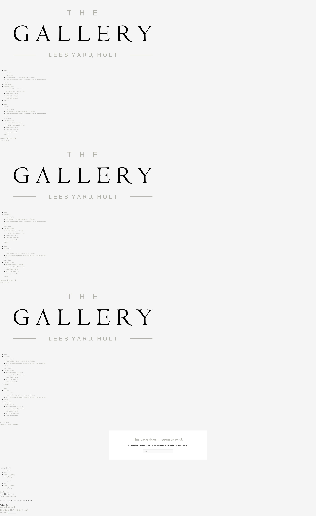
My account (7, 470)
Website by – (4, 512)
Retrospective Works (12, 98)
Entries (6, 82)
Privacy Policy (8, 477)
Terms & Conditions (9, 474)
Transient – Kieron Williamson (14, 89)
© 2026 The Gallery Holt (14, 509)
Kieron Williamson (9, 86)
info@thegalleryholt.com (8, 496)
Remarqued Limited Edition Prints (15, 91)
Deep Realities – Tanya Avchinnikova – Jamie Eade (20, 77)
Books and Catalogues (12, 96)
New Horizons (10, 75)
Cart (5, 472)
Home (5, 70)
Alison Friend (7, 84)
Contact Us (4, 492)
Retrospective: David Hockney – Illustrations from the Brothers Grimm (26, 79)
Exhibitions (7, 73)
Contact (6, 100)
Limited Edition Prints (12, 93)
